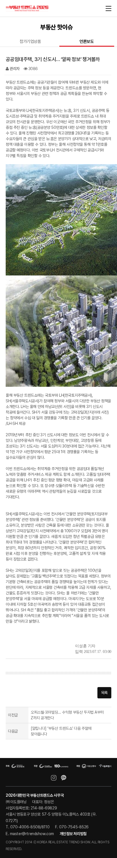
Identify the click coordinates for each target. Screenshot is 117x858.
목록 (104, 692)
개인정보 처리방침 (73, 833)
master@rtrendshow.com (32, 833)
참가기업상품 (30, 41)
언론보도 (87, 41)
